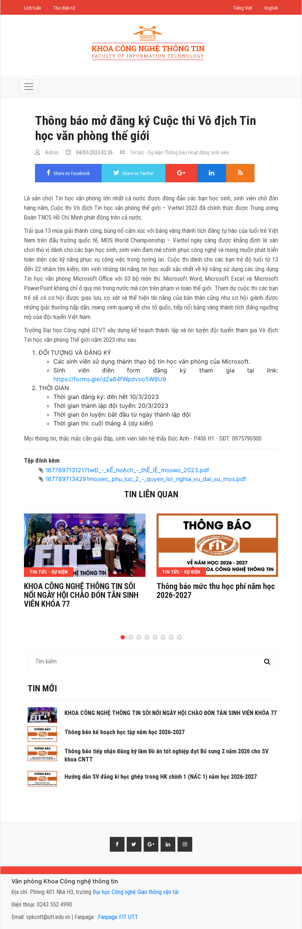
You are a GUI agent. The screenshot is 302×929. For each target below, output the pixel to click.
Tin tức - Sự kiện (147, 152)
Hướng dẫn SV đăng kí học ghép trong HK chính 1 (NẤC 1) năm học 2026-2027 (160, 776)
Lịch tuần (32, 8)
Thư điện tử (64, 8)
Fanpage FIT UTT (118, 917)
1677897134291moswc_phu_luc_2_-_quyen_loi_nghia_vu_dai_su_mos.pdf (145, 479)
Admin (52, 152)
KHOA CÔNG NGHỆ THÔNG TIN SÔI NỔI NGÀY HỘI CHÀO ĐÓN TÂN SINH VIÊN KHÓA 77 (81, 595)
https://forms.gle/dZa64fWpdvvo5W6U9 (109, 379)
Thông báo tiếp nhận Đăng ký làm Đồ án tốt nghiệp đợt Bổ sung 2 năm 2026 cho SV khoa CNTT (166, 755)
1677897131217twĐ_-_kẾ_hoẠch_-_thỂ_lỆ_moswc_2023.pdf (127, 470)
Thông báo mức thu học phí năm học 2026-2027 (216, 591)
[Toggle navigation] (28, 86)
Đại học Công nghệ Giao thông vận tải (136, 891)
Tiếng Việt (242, 8)
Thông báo (176, 152)
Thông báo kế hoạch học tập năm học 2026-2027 (124, 732)
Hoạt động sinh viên (208, 152)
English (271, 8)
